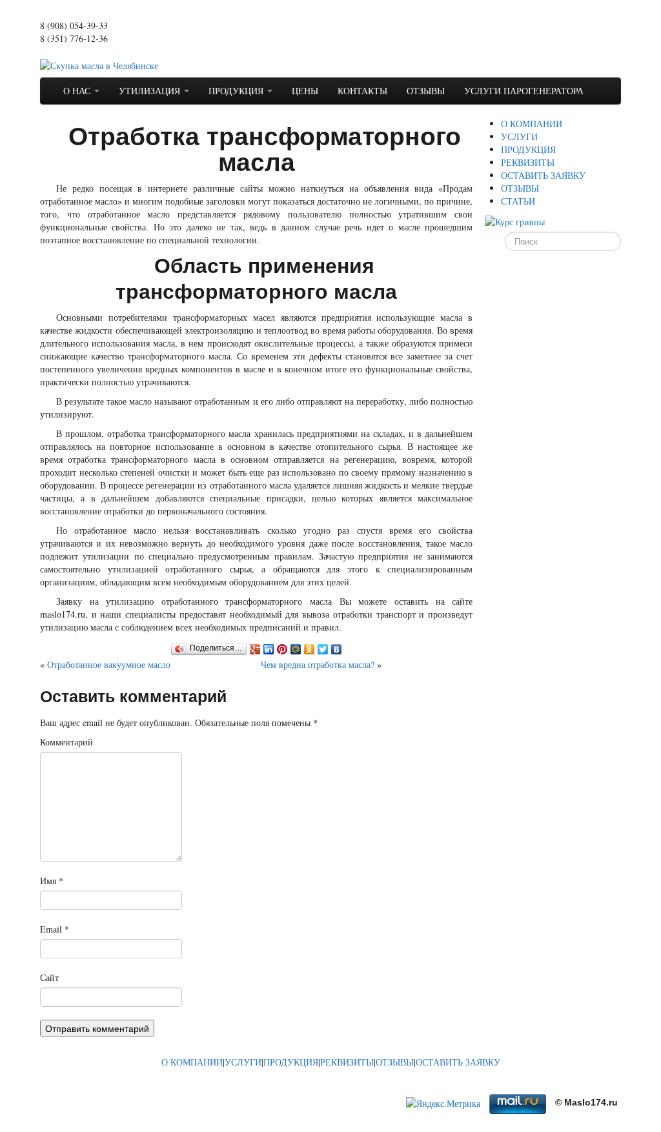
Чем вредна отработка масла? (317, 664)
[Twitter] (323, 649)
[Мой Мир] (296, 649)
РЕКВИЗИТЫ (527, 162)
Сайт (49, 977)
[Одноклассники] (309, 649)
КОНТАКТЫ (362, 91)
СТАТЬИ (518, 201)
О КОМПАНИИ (531, 123)
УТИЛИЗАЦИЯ (151, 91)
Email (54, 929)
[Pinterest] (282, 649)
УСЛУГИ (519, 136)
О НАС (78, 91)
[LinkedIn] (269, 649)
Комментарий (66, 742)
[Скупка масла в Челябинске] (99, 64)
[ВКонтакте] (336, 649)
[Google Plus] (255, 649)
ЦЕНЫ (305, 91)
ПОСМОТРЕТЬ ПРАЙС (86, 51)
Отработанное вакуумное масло (108, 664)
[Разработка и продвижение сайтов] (137, 1090)
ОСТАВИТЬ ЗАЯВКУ (543, 175)
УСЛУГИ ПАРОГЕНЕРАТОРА (524, 91)
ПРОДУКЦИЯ (237, 91)
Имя (51, 880)
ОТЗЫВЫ (426, 91)
